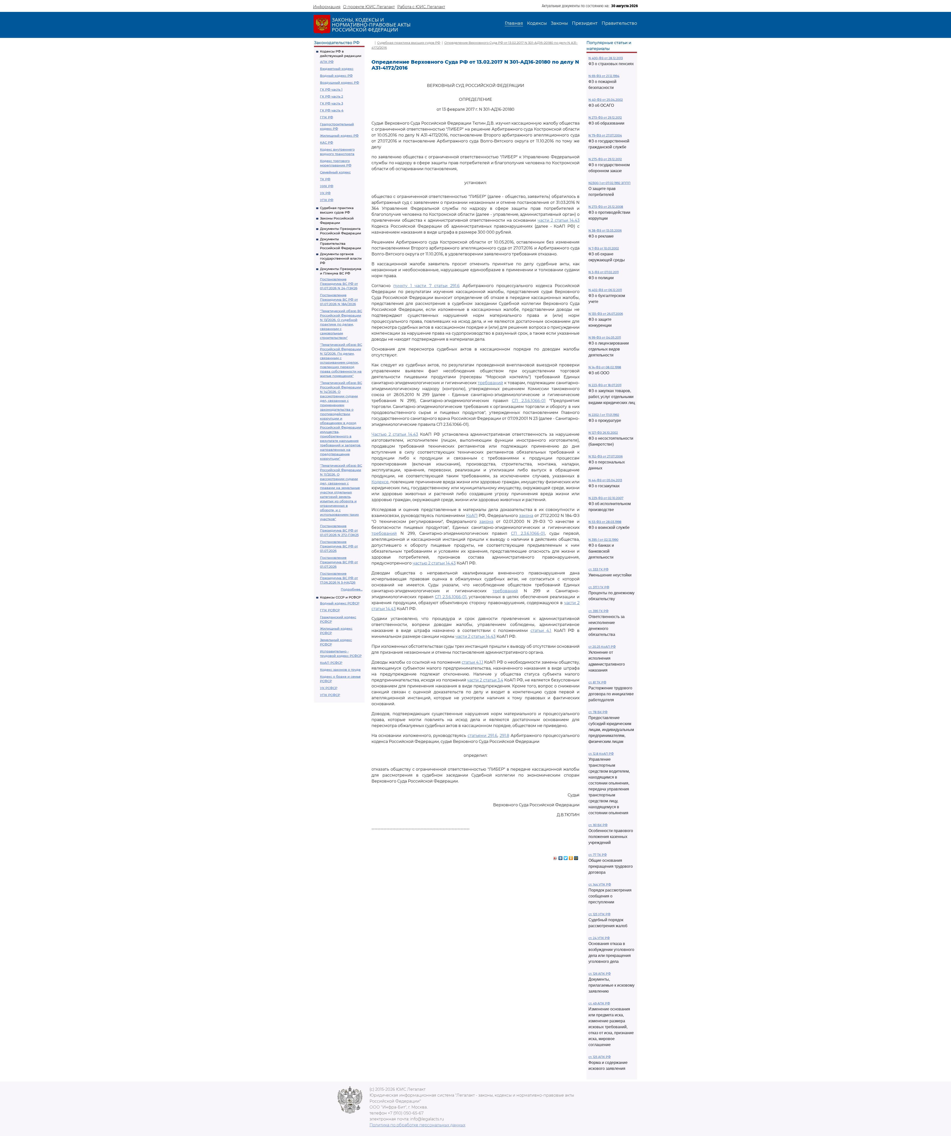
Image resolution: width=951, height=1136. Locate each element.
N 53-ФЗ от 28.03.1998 (604, 522)
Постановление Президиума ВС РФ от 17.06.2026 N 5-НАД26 (339, 577)
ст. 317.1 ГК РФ (598, 587)
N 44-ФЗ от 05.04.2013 (605, 480)
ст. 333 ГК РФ (598, 569)
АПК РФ (327, 62)
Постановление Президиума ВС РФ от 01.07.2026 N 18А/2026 (339, 299)
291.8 (504, 735)
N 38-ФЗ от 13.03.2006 (605, 230)
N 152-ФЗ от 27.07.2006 (605, 456)
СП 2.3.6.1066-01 (529, 400)
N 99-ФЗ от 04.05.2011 (604, 337)
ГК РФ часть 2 (331, 96)
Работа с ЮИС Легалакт (421, 6)
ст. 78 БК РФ (598, 712)
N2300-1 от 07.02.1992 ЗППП (609, 183)
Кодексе (380, 482)
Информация (327, 6)
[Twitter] (565, 857)
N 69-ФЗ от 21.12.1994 (603, 76)
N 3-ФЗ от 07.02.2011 (603, 272)
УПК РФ (326, 200)
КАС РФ (326, 142)
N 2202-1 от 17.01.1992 (603, 415)
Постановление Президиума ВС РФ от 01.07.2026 (339, 546)
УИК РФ (326, 186)
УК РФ (325, 193)
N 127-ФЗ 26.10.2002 (603, 432)
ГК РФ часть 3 (331, 103)
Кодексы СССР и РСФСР (340, 597)
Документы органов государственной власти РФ (341, 258)
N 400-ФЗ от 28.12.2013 (605, 58)
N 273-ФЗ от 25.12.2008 (605, 207)
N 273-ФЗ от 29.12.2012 (605, 117)
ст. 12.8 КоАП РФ (601, 754)
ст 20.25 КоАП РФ (602, 647)
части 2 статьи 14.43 (559, 220)
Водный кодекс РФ (336, 76)
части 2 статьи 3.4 (485, 680)
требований (490, 382)
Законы (559, 23)
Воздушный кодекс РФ (339, 82)
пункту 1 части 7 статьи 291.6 (426, 285)
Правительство (619, 23)
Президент (585, 23)
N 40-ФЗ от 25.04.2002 (605, 100)
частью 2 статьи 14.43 (434, 563)
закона (526, 515)
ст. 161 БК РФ (598, 825)
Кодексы (537, 23)
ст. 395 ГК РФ (598, 611)
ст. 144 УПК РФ (599, 884)
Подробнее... (352, 589)
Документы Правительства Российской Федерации (340, 243)
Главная (514, 23)
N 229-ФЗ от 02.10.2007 (605, 498)
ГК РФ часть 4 (331, 110)
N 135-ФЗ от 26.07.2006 (605, 314)
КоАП (471, 515)
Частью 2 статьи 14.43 (394, 434)
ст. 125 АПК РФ (599, 1057)
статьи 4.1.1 (472, 662)
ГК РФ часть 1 (331, 89)
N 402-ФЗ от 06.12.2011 (605, 290)
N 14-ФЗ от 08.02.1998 (604, 367)
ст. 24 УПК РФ (599, 938)
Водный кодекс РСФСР (339, 603)
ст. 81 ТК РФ (597, 682)
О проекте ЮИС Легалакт (369, 6)
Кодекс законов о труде (340, 670)
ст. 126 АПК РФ (599, 973)
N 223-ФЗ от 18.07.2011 (604, 385)
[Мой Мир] (576, 857)
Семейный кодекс (335, 172)
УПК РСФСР (330, 695)
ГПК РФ (326, 117)
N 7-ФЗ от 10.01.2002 (603, 248)
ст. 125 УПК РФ (599, 914)
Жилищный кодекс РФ (339, 135)
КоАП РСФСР (331, 663)
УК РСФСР (328, 688)
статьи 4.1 (541, 630)
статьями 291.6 (482, 735)
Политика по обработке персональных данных (417, 1125)
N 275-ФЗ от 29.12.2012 (605, 159)
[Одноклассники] (571, 857)
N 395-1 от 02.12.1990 (603, 539)
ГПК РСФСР (330, 610)
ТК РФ (325, 179)
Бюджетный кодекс (336, 69)
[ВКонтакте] (560, 857)
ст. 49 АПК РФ (599, 1003)
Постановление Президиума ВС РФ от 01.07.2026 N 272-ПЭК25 (339, 530)
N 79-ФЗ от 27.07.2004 (605, 135)
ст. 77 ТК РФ (597, 855)
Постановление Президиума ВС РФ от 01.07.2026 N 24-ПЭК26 (339, 283)
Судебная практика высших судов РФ (408, 43)
